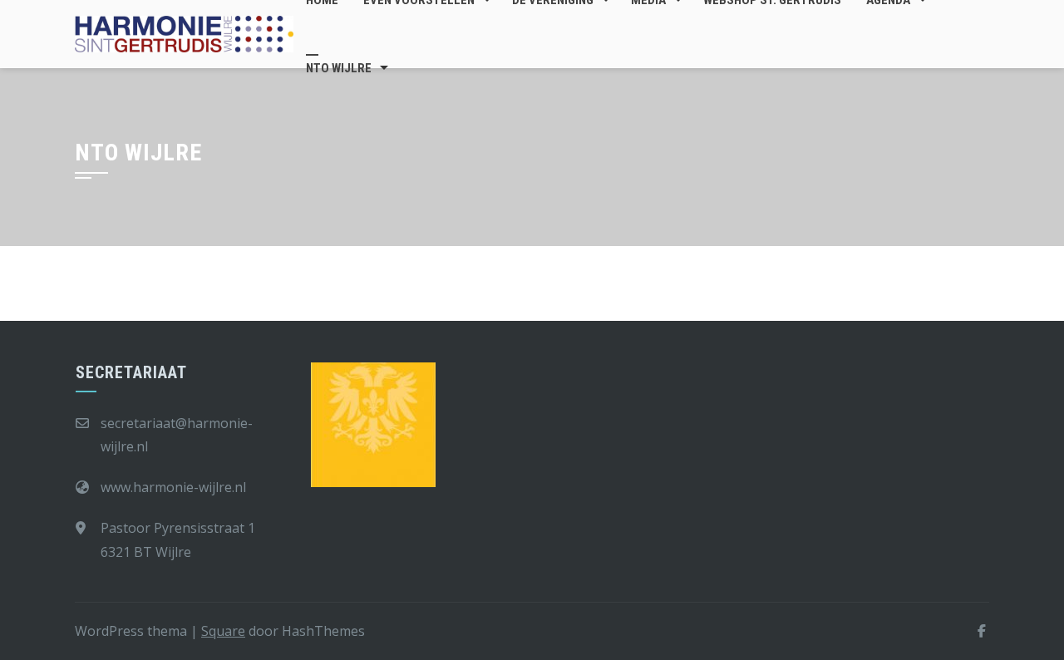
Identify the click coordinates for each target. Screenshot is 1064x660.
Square (223, 631)
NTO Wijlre (339, 68)
